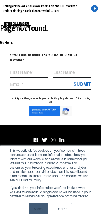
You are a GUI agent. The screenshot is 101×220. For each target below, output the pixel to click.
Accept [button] (38, 208)
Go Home (7, 42)
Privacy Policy (58, 98)
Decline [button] (62, 208)
